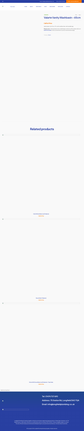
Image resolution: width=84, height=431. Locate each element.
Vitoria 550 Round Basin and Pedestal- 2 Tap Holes (41, 382)
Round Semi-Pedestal (41, 298)
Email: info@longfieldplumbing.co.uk (58, 404)
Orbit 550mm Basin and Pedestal (41, 214)
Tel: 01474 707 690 (50, 396)
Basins (49, 34)
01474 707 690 (47, 30)
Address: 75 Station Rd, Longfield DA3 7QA (60, 400)
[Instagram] (2, 1)
